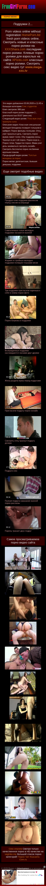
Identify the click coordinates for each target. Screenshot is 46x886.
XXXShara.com (15, 49)
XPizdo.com (20, 60)
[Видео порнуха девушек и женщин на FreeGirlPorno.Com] (18, 6)
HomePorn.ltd (31, 35)
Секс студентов (29, 106)
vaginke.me (10, 854)
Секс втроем (15, 849)
